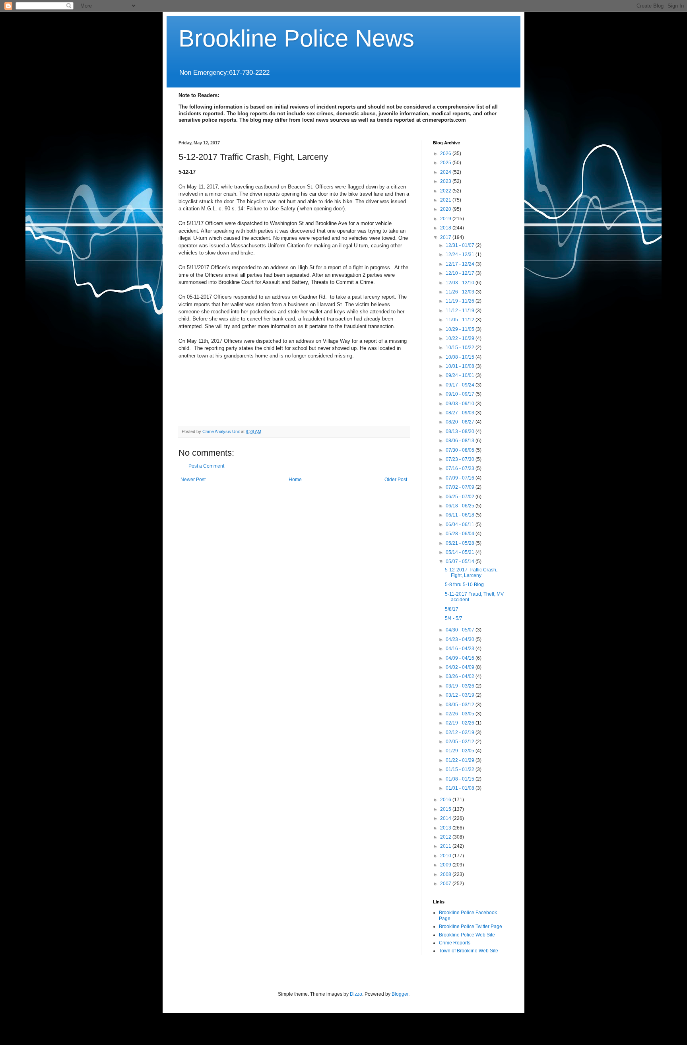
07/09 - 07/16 (460, 478)
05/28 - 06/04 (460, 533)
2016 (446, 799)
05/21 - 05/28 (460, 543)
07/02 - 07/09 (460, 487)
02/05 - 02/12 (460, 741)
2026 (446, 153)
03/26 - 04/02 (460, 676)
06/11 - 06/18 (460, 515)
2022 (446, 191)
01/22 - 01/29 (460, 760)
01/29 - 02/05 (460, 751)
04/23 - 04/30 (460, 639)
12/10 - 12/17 (460, 273)
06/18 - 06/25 (460, 506)
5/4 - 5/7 (453, 618)
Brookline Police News (296, 38)
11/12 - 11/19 (460, 310)
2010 (446, 856)
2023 (446, 181)
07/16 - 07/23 (460, 468)
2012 (446, 837)
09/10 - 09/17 (460, 394)
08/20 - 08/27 (460, 422)
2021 (446, 200)
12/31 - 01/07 (460, 245)
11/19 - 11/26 (460, 301)
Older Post (395, 479)
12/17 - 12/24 (460, 264)
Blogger (400, 994)
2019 (446, 218)
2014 (446, 818)
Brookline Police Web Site (467, 935)
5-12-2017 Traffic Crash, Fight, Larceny (471, 572)
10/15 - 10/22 (460, 347)
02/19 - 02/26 (460, 723)
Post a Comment (206, 466)
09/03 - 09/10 (460, 403)
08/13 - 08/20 (460, 431)
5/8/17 (451, 609)
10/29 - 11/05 (460, 329)
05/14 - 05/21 (460, 552)
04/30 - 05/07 (460, 630)
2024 (446, 172)
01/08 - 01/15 (460, 779)
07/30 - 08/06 (460, 450)
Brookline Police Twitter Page (470, 926)
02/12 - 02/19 (460, 732)
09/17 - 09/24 (460, 385)
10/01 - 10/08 (460, 366)
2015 (446, 809)
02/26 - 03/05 (460, 714)
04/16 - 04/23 (460, 648)
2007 (446, 883)
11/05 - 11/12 (460, 319)
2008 (446, 874)
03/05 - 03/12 (460, 704)
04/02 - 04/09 (460, 667)
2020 (446, 209)
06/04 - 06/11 (460, 524)
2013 (446, 828)
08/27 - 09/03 (460, 413)
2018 (446, 228)
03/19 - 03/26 (460, 686)
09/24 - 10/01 (460, 375)
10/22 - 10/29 (460, 338)
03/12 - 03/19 (460, 695)
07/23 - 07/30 (460, 459)
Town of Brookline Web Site (468, 951)
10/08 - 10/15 (460, 357)
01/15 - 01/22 (460, 769)
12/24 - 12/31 (460, 254)
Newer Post (193, 479)
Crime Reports (454, 943)
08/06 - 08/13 (460, 440)
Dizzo (356, 994)
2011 (446, 846)
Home (295, 479)
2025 (446, 162)
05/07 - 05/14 (460, 561)
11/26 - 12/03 (460, 292)
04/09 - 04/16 (460, 658)
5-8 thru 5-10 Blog (464, 584)
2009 (446, 865)
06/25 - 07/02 (460, 496)
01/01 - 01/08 (460, 788)
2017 (446, 237)
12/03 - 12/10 (460, 283)
